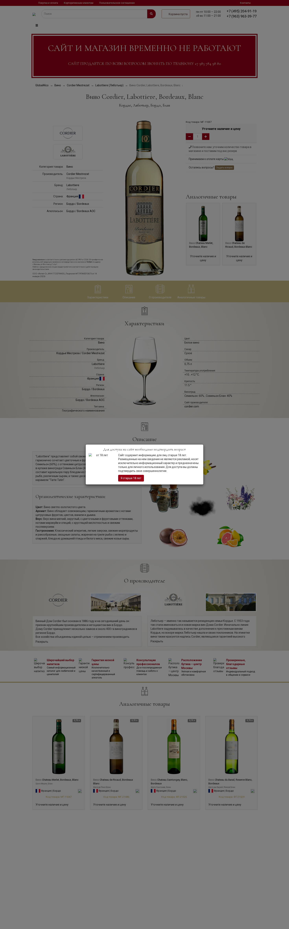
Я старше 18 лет (131, 478)
